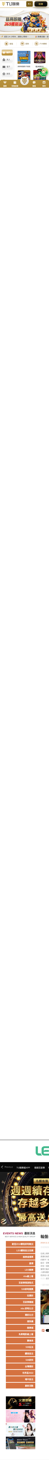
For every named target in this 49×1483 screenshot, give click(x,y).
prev (7, 1167)
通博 (31, 1263)
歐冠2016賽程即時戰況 (22, 1244)
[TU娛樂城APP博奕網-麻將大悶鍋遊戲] (20, 1416)
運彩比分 (29, 1315)
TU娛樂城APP (23, 1168)
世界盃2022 (27, 1373)
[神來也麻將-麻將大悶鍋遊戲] (20, 1403)
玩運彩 (30, 1296)
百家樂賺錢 (28, 1302)
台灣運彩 (29, 1366)
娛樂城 (30, 1328)
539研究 (29, 1360)
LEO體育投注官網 (24, 1250)
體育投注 (29, 1353)
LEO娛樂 (29, 1270)
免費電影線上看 (26, 1334)
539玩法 (29, 1347)
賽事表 (30, 1341)
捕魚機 (30, 1321)
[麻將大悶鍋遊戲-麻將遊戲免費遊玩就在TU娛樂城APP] (20, 1429)
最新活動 (29, 1386)
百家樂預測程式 (26, 1283)
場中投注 (29, 1379)
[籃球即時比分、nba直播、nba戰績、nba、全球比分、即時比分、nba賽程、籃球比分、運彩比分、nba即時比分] (20, 1443)
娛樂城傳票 (28, 1257)
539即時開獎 (27, 1289)
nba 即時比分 (27, 1308)
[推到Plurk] (43, 1330)
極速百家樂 (39, 1168)
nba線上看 (28, 1276)
